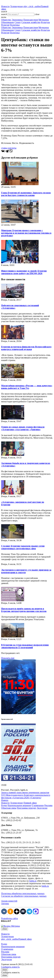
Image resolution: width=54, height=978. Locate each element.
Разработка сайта (9, 918)
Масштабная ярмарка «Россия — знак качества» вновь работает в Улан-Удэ (26, 386)
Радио (4, 805)
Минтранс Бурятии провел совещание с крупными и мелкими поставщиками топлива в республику (26, 233)
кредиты (12, 148)
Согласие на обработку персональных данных (24, 896)
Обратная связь (8, 808)
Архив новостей (9, 901)
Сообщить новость (10, 967)
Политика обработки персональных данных (22, 893)
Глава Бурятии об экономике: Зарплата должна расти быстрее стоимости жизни (26, 193)
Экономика (17, 20)
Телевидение (16, 6)
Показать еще (7, 658)
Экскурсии (42, 808)
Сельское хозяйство (30, 22)
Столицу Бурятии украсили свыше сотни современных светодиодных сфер (22, 547)
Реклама (48, 805)
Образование (7, 22)
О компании (38, 805)
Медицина (43, 20)
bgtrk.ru (32, 881)
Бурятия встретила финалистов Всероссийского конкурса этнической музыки (26, 348)
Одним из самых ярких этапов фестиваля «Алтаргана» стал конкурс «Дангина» (22, 428)
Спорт (18, 22)
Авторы (5, 903)
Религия (5, 25)
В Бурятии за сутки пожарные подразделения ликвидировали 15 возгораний (25, 646)
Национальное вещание (19, 805)
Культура (45, 22)
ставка (4, 148)
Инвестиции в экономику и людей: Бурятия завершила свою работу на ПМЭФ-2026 (24, 272)
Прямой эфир (30, 803)
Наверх (4, 800)
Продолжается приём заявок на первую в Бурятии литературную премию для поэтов (24, 609)
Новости (5, 6)
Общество (6, 20)
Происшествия (30, 20)
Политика (15, 25)
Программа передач (26, 808)
